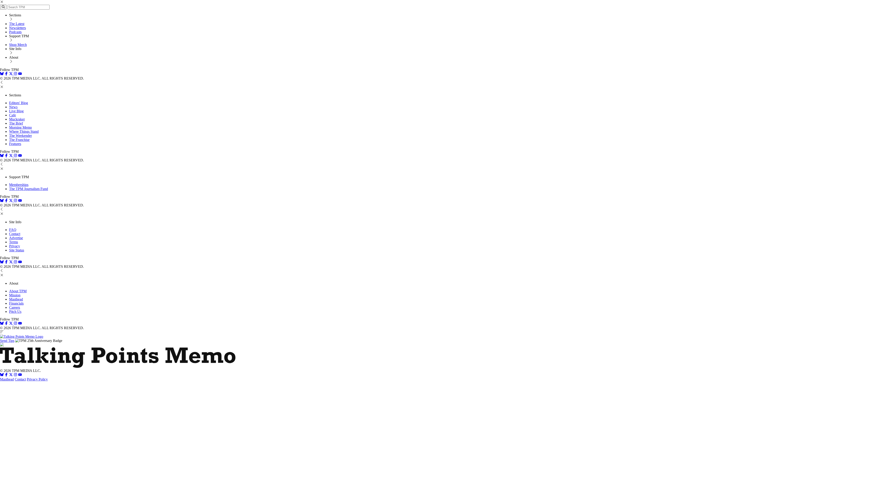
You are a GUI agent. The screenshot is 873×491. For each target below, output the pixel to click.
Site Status (16, 250)
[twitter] (11, 375)
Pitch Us (15, 311)
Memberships (18, 185)
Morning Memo (20, 127)
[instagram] (15, 74)
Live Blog (16, 111)
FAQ (12, 230)
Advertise (16, 238)
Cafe (12, 115)
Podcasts (15, 32)
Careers (14, 307)
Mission (14, 295)
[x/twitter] (11, 74)
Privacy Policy (37, 379)
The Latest (16, 24)
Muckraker (17, 119)
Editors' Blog (18, 103)
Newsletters (17, 28)
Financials (16, 303)
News (13, 107)
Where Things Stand (24, 131)
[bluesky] (2, 74)
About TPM (18, 291)
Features (15, 144)
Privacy (14, 246)
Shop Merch (18, 45)
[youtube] (20, 74)
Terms (13, 242)
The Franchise (19, 140)
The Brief (16, 123)
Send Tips (7, 341)
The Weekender (20, 136)
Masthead (16, 299)
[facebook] (6, 74)
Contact (14, 234)
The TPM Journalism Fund (28, 189)
